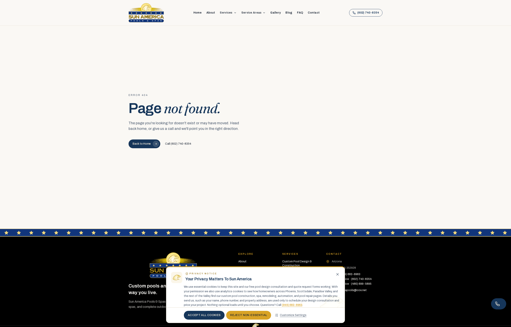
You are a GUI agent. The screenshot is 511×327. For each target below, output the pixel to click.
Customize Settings (293, 315)
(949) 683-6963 (292, 304)
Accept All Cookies (204, 315)
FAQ (300, 12)
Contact (314, 12)
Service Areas (251, 12)
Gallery (275, 12)
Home (197, 12)
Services (226, 12)
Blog (288, 12)
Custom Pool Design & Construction (297, 263)
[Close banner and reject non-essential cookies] (338, 274)
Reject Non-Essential (248, 315)
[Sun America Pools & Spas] (146, 12)
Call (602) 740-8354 (178, 143)
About (210, 12)
